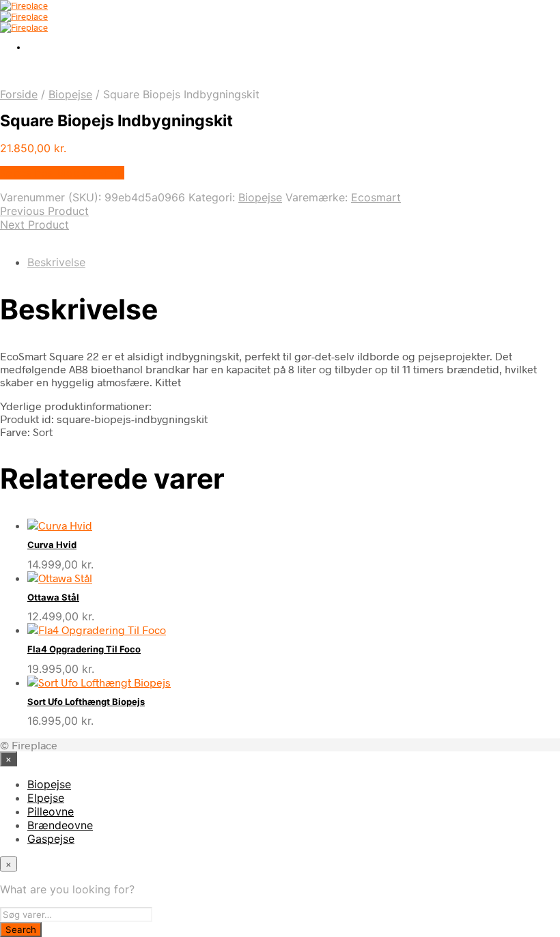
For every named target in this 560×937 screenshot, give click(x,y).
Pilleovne (50, 811)
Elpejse (45, 798)
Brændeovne (60, 825)
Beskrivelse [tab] (56, 262)
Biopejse (70, 94)
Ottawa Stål (53, 597)
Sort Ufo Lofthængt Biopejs (86, 701)
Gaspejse (50, 839)
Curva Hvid (51, 544)
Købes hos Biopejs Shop (62, 172)
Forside (19, 94)
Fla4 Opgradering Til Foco (84, 649)
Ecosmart (376, 197)
